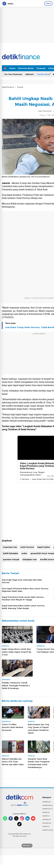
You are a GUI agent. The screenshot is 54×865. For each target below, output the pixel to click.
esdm (24, 553)
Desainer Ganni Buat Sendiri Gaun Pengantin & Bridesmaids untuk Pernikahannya (39, 763)
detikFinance (8, 87)
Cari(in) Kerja (43, 74)
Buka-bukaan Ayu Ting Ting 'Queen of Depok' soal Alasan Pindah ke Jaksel (38, 728)
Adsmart (29, 74)
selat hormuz (27, 547)
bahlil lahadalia (10, 553)
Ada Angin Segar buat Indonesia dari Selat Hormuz (22, 581)
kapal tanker (43, 547)
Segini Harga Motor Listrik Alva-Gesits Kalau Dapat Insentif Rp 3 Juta (16, 652)
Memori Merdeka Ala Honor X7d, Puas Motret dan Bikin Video (13, 762)
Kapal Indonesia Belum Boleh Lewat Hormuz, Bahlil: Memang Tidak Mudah (23, 606)
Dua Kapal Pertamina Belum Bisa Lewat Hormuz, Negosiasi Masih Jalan (25, 589)
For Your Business (13, 74)
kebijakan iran (30, 559)
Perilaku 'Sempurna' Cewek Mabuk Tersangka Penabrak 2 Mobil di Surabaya (16, 685)
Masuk (48, 3)
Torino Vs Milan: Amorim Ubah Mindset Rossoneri (12, 727)
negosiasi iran (10, 547)
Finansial (41, 68)
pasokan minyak (11, 559)
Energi (20, 87)
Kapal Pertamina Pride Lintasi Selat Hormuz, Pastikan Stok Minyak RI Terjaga (23, 598)
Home (12, 68)
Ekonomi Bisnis (26, 68)
